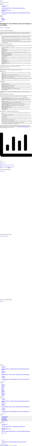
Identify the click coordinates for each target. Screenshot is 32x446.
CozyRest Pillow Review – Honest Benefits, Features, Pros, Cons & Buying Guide (15, 379)
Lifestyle (3, 390)
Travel (2, 393)
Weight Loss (3, 18)
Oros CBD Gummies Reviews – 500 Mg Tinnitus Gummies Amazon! (13, 8)
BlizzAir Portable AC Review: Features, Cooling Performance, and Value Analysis (16, 374)
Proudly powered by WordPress (4, 445)
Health (1, 21)
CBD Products (4, 6)
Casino (3, 384)
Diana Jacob (1, 27)
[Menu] (1, 16)
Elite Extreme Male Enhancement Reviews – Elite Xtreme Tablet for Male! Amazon (16, 12)
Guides (3, 387)
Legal (2, 389)
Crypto (3, 385)
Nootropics (3, 391)
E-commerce (3, 367)
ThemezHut (15, 445)
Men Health (3, 11)
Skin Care (3, 392)
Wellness (3, 395)
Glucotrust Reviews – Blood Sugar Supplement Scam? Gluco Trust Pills (14, 441)
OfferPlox (6, 444)
